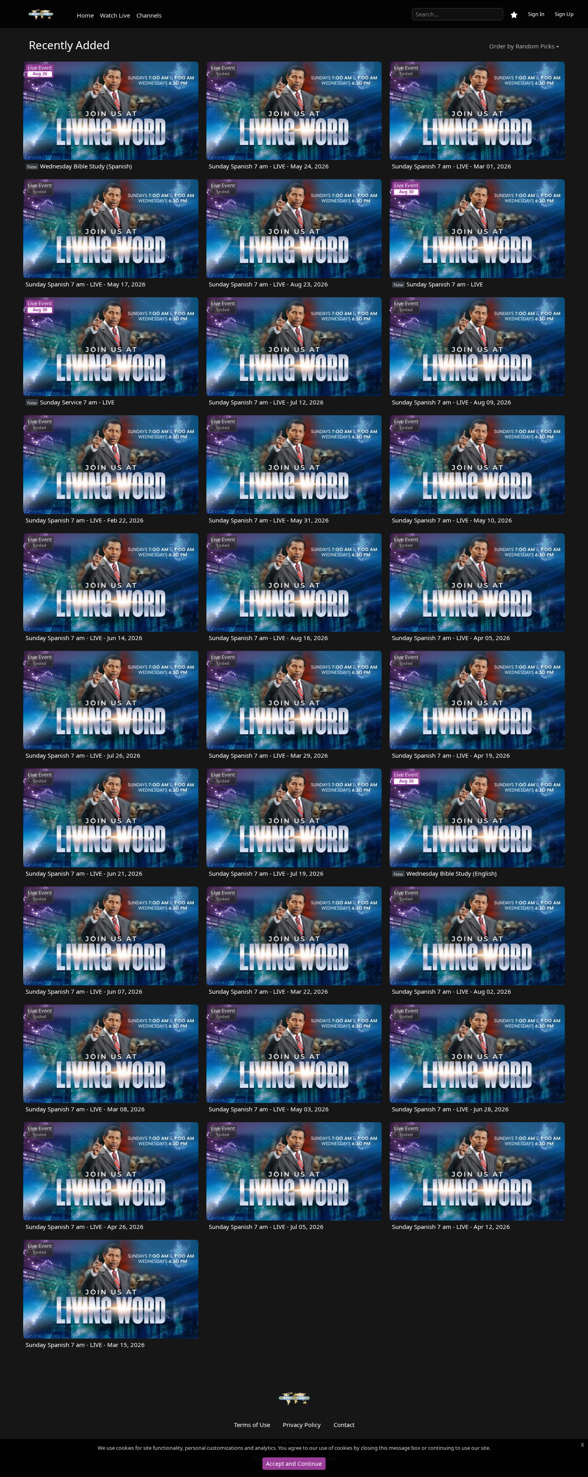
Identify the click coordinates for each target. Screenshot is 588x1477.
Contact (344, 1425)
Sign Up (564, 14)
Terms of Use (252, 1425)
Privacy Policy (302, 1425)
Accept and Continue (294, 1463)
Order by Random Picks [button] (521, 46)
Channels (149, 15)
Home (85, 15)
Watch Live (115, 15)
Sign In (536, 14)
